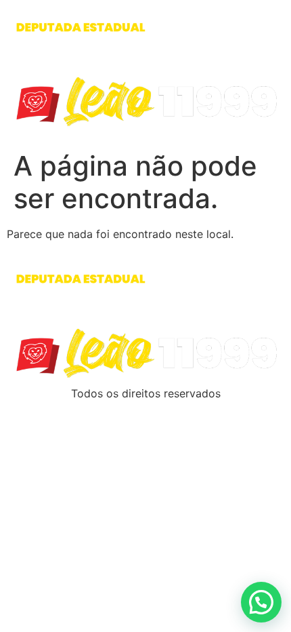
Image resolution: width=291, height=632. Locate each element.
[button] (261, 602)
